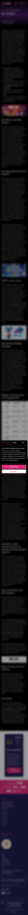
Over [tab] (23, 442)
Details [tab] (14, 442)
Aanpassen (13, 471)
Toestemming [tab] (5, 442)
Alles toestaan (14, 466)
